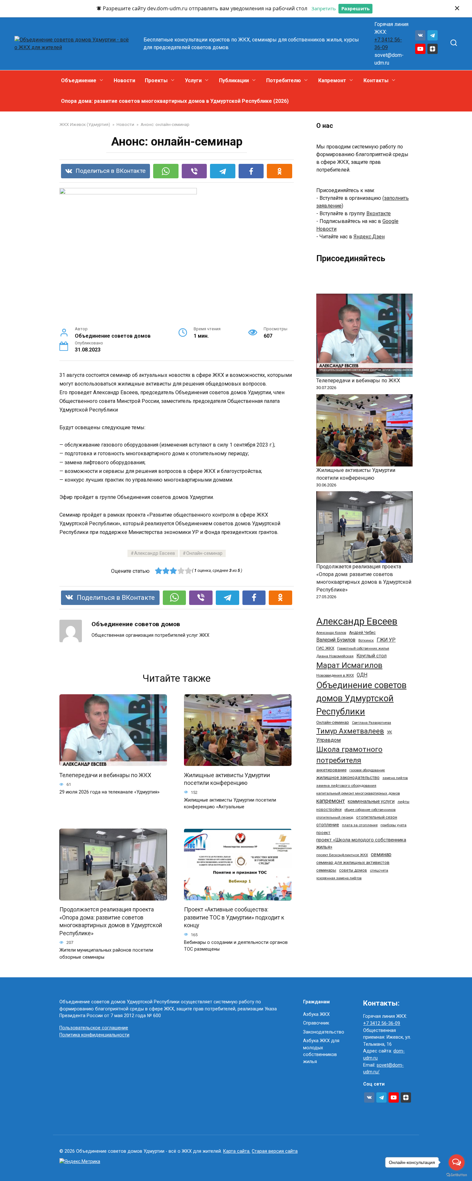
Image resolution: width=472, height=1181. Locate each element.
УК (389, 732)
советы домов (353, 870)
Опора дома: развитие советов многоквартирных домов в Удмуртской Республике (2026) (175, 101)
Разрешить (355, 8)
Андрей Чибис (362, 632)
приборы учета (393, 825)
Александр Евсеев (154, 553)
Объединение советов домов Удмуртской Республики (361, 698)
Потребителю (283, 80)
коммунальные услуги (371, 801)
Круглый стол (371, 656)
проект (323, 832)
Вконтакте (378, 213)
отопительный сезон (376, 817)
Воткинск (366, 640)
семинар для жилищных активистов (352, 862)
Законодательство (323, 1032)
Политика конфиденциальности (94, 1035)
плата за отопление (360, 825)
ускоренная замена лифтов (339, 878)
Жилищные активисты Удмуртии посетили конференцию (227, 779)
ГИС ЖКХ (325, 648)
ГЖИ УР (386, 640)
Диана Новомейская (335, 656)
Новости (124, 80)
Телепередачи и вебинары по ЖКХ (105, 775)
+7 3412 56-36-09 (381, 1023)
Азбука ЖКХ (316, 1014)
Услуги (193, 80)
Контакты (376, 80)
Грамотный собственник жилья (363, 648)
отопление (327, 824)
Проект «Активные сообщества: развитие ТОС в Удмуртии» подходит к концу (234, 917)
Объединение (78, 80)
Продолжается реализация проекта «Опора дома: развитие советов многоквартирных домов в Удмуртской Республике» (110, 921)
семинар (381, 854)
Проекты (156, 80)
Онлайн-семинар (204, 553)
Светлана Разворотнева (371, 723)
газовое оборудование (367, 770)
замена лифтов (395, 778)
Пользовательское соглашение (93, 1028)
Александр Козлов (331, 633)
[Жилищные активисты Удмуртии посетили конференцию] (364, 430)
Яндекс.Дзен (369, 237)
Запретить (323, 8)
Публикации (234, 80)
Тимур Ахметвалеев (350, 731)
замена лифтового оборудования (346, 785)
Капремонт (332, 80)
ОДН (362, 675)
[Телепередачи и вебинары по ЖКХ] (364, 335)
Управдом (328, 740)
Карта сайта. (236, 1151)
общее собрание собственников (370, 810)
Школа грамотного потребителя (349, 755)
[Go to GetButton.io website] (456, 1175)
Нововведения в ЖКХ (335, 675)
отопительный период (334, 817)
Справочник (316, 1023)
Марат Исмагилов (349, 665)
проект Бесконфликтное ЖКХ (342, 855)
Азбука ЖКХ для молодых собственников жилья (321, 1051)
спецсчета (379, 870)
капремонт (330, 800)
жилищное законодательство (348, 777)
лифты (403, 801)
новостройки (329, 809)
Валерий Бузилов (335, 640)
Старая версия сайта (275, 1151)
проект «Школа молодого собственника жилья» (361, 843)
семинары (326, 870)
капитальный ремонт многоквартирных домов (358, 793)
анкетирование (331, 770)
